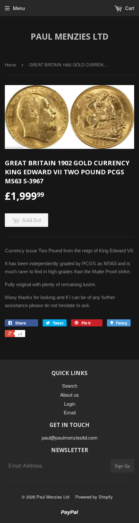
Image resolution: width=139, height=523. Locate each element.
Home (10, 65)
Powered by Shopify (94, 497)
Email (70, 412)
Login (69, 403)
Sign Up (122, 466)
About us (69, 394)
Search (69, 385)
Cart (129, 8)
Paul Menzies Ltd (70, 36)
